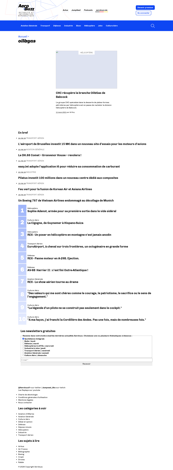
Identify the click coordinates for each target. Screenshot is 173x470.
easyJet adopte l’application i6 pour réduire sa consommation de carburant (69, 166)
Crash (21, 457)
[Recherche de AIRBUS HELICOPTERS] (152, 26)
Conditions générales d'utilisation (32, 397)
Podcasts (88, 10)
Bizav (78, 26)
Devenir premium (145, 7)
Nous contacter (25, 402)
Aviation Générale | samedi (36, 353)
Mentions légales (25, 400)
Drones (21, 459)
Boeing (21, 454)
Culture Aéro (112, 26)
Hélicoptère (89, 26)
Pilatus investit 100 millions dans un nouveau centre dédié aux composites (68, 178)
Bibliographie (24, 452)
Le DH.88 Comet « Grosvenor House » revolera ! (49, 155)
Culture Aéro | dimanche (35, 355)
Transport (45, 26)
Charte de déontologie (28, 395)
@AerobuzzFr (24, 387)
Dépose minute (24, 427)
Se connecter (143, 13)
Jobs (100, 26)
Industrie (68, 26)
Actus (65, 10)
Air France (23, 449)
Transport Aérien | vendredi (37, 350)
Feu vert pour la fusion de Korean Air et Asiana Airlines (55, 189)
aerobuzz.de (101, 10)
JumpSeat (76, 10)
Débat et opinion (25, 422)
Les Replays (23, 390)
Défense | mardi (31, 343)
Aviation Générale (29, 26)
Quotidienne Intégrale (34, 339)
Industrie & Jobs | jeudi (34, 348)
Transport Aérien (35, 138)
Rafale (21, 462)
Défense (57, 26)
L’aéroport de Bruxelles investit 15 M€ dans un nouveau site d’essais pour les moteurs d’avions (82, 144)
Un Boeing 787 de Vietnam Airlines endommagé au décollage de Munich (66, 200)
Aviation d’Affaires (26, 414)
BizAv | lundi (29, 341)
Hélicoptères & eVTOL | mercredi (39, 346)
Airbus (21, 446)
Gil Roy (72, 112)
